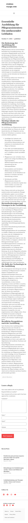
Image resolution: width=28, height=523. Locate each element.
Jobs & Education (7, 377)
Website (4, 427)
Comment (5, 398)
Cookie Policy (18, 511)
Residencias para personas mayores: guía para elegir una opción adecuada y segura (14, 457)
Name (4, 415)
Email (4, 421)
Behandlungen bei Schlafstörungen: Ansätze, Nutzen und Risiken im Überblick (14, 469)
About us (7, 511)
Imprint (6, 514)
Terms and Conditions (9, 517)
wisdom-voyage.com (9, 503)
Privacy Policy (12, 514)
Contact (12, 511)
